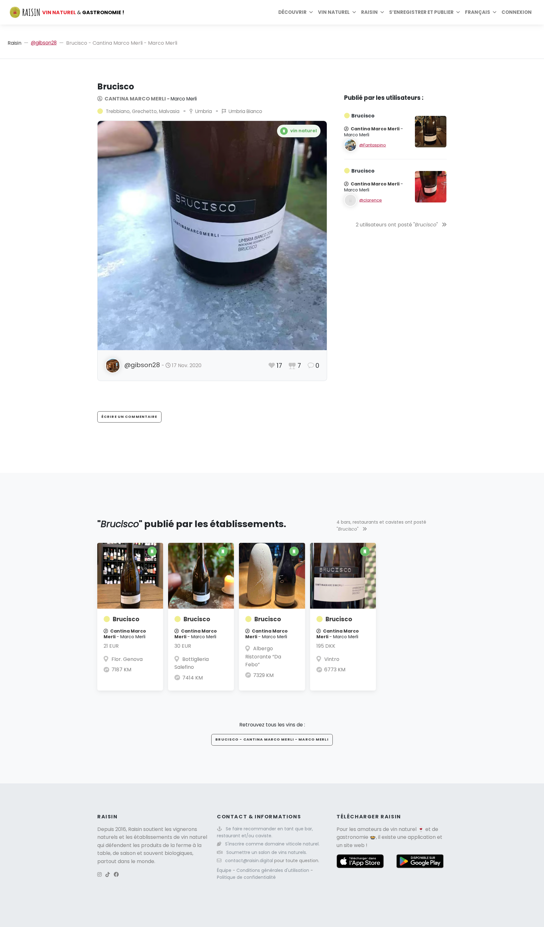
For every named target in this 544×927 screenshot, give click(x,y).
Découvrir (292, 12)
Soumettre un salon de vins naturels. (266, 852)
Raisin (14, 43)
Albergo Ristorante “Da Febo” (263, 656)
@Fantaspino (372, 145)
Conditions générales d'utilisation (273, 870)
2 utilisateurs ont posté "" (397, 224)
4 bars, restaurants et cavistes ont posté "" (381, 525)
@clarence (370, 200)
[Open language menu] (494, 12)
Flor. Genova (127, 659)
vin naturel (403, 829)
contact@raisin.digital (249, 860)
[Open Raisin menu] (382, 12)
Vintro (331, 659)
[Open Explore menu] (311, 12)
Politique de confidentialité (246, 877)
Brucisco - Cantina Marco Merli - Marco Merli (271, 739)
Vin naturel (334, 12)
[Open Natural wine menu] (354, 12)
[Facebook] (116, 874)
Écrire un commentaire (129, 416)
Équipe (225, 870)
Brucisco (126, 619)
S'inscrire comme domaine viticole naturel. (272, 844)
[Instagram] (99, 874)
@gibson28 (44, 42)
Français (477, 12)
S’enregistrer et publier (421, 12)
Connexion (517, 12)
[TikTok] (107, 874)
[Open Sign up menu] (458, 12)
